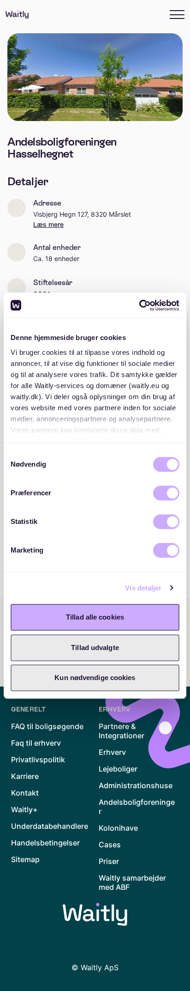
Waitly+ (24, 809)
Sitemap (25, 859)
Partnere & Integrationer (121, 731)
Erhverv (112, 752)
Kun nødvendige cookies (94, 677)
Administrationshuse (135, 785)
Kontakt (25, 792)
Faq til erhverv (36, 743)
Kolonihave (118, 828)
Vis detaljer (143, 588)
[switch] (166, 493)
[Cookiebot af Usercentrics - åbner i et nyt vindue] (139, 305)
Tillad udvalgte (95, 647)
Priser (109, 861)
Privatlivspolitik (38, 759)
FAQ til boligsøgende (47, 726)
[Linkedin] (82, 944)
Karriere (25, 776)
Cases (110, 844)
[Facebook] (108, 944)
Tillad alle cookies (95, 617)
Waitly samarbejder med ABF (132, 882)
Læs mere (48, 224)
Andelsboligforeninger (137, 806)
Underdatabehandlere (49, 826)
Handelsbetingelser (45, 842)
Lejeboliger (118, 768)
